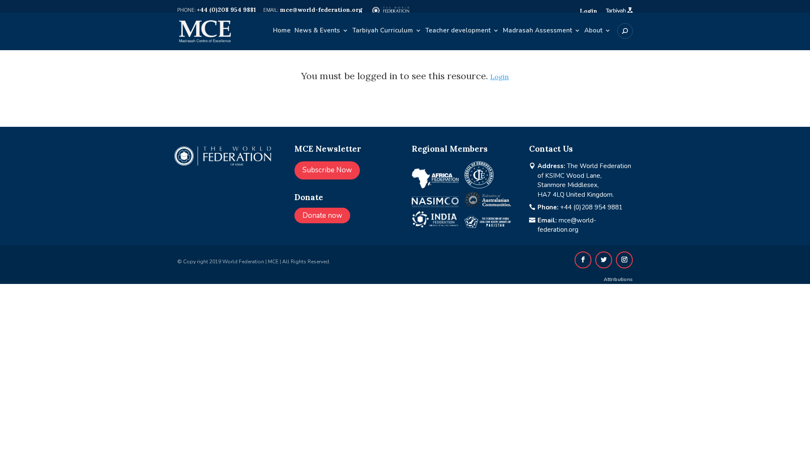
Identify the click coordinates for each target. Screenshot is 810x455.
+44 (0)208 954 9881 (591, 207)
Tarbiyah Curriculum (382, 31)
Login (499, 76)
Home (282, 31)
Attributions (618, 279)
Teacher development (458, 31)
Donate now (322, 215)
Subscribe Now (327, 170)
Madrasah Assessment (537, 31)
